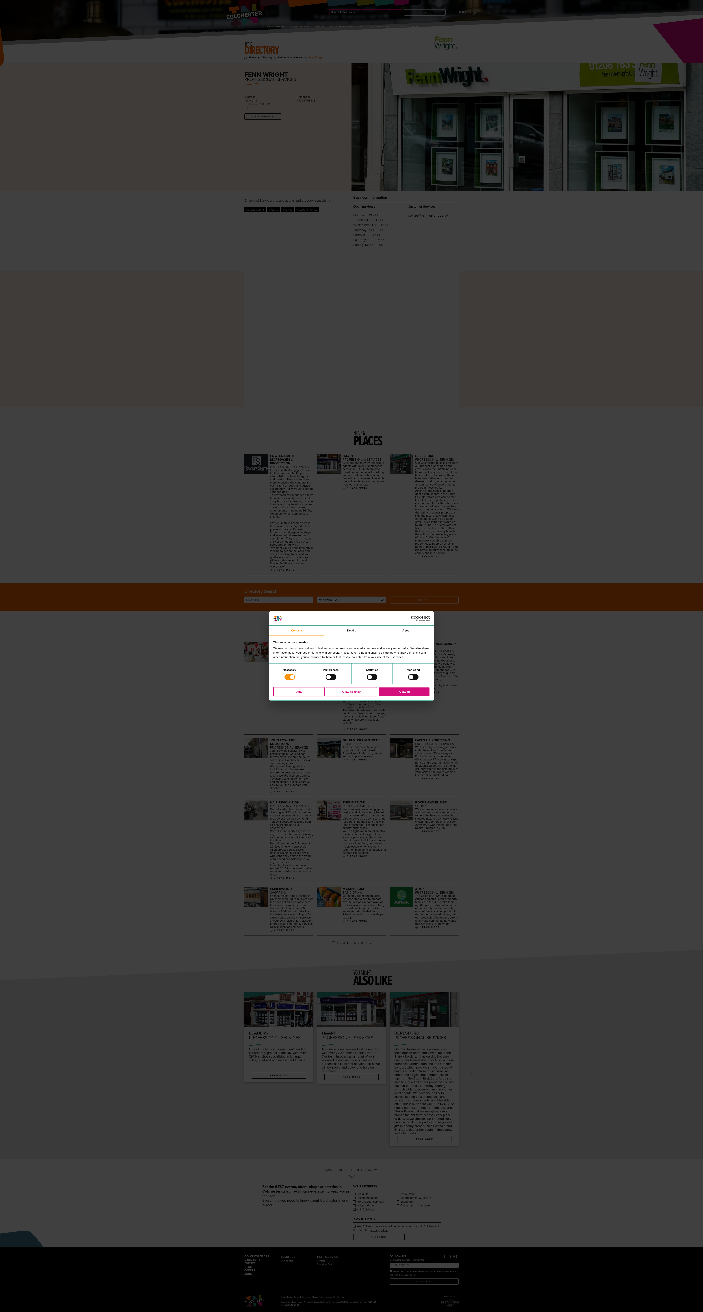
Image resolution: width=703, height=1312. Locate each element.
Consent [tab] (296, 630)
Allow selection (351, 691)
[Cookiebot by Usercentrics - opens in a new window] (414, 618)
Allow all (404, 691)
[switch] (331, 677)
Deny (299, 691)
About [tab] (406, 630)
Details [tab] (351, 630)
